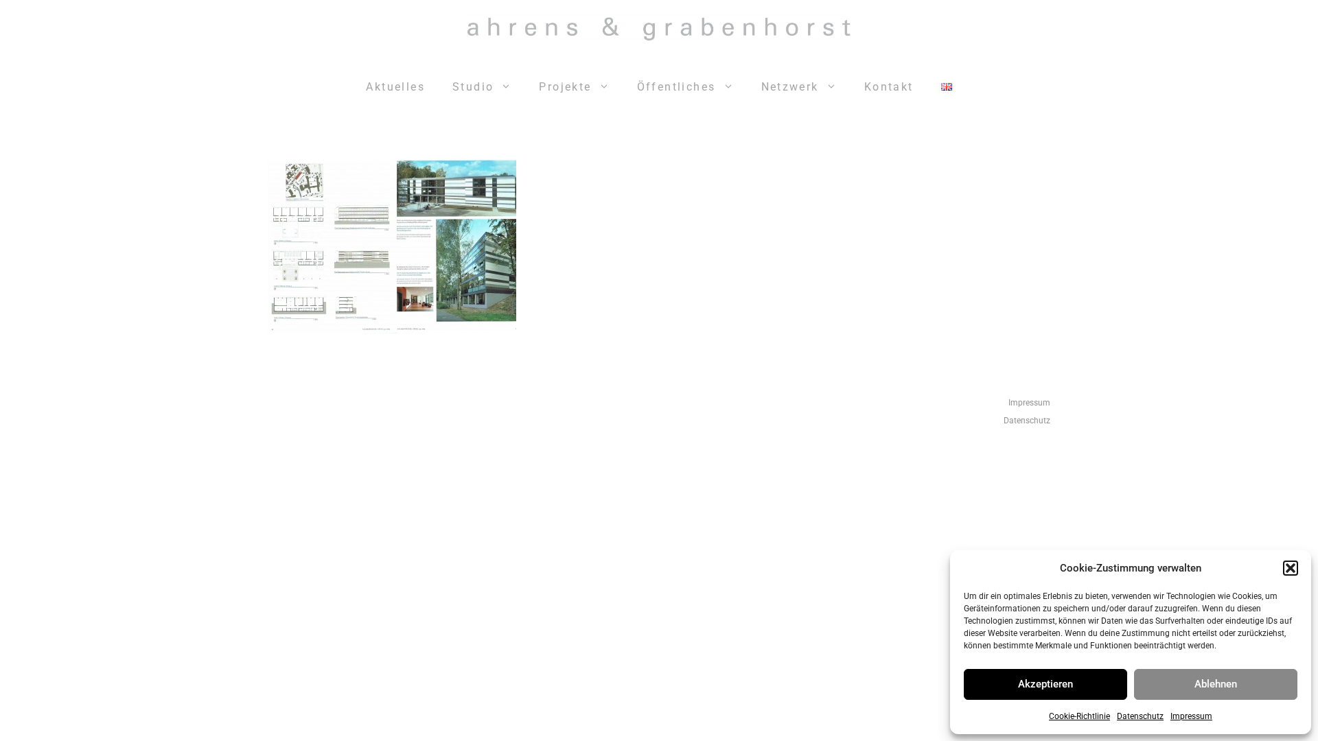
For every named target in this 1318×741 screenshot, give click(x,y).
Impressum (1191, 716)
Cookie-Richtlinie (1079, 716)
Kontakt (889, 86)
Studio (473, 86)
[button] (1290, 568)
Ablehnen (1215, 684)
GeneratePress (836, 477)
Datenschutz (1140, 716)
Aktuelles (395, 86)
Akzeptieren (1045, 684)
